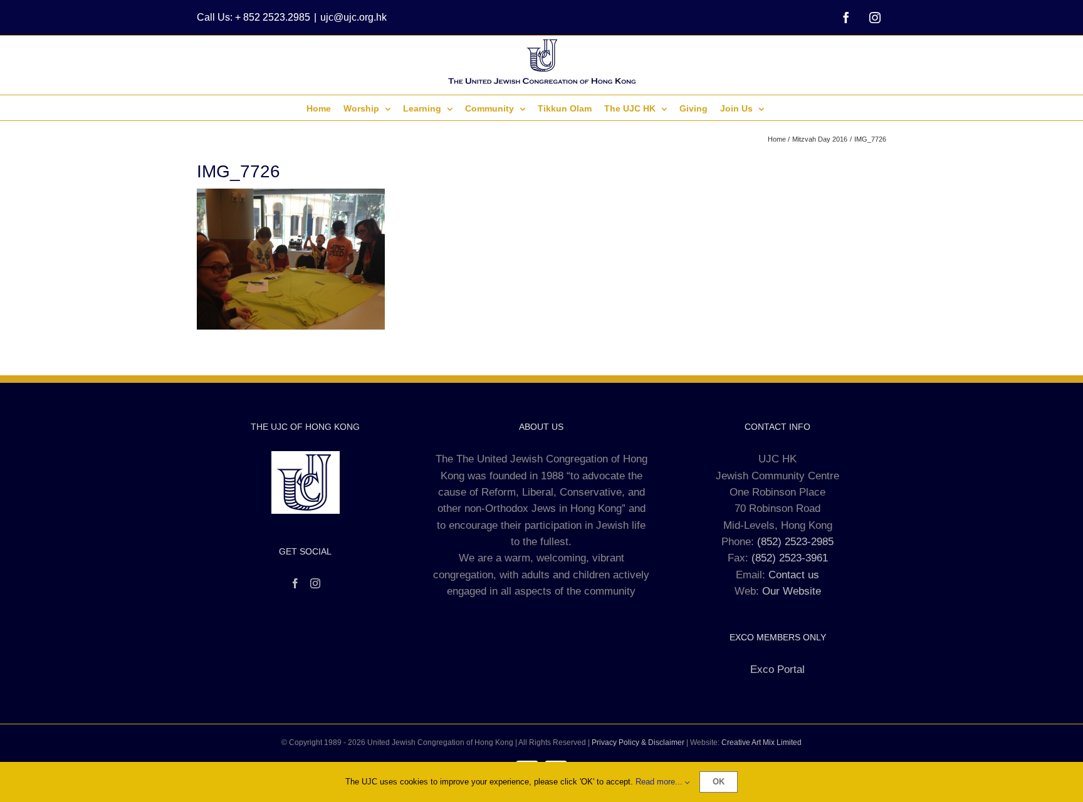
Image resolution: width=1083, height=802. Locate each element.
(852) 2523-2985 (795, 542)
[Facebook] (295, 583)
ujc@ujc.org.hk (353, 17)
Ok (719, 781)
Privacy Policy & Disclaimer (638, 742)
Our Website (791, 591)
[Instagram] (315, 583)
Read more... (660, 781)
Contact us (793, 575)
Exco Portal (777, 669)
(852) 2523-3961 (789, 558)
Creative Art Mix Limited (761, 742)
